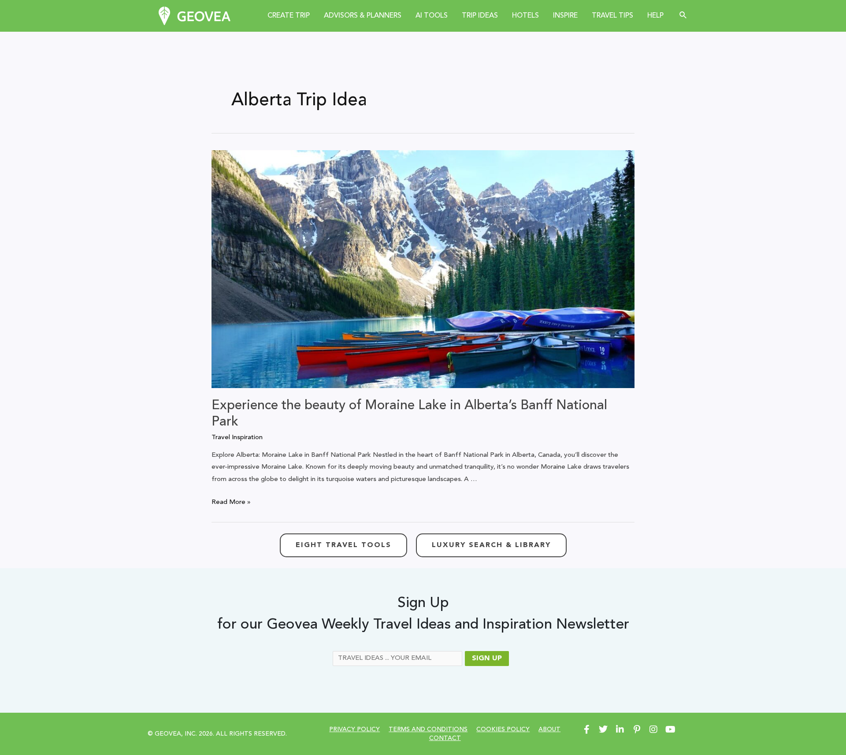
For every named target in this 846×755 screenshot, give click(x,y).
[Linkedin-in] (620, 729)
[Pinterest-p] (636, 729)
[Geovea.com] (194, 15)
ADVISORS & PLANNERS (362, 15)
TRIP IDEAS (480, 15)
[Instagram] (653, 729)
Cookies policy (503, 729)
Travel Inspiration (237, 437)
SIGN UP (487, 658)
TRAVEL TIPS (612, 15)
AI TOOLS (432, 15)
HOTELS (525, 15)
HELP (655, 15)
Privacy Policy (354, 729)
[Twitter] (603, 729)
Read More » (231, 502)
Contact (445, 738)
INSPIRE (565, 15)
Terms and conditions (428, 729)
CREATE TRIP (288, 15)
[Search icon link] (683, 16)
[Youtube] (670, 729)
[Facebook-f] (586, 729)
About (549, 729)
